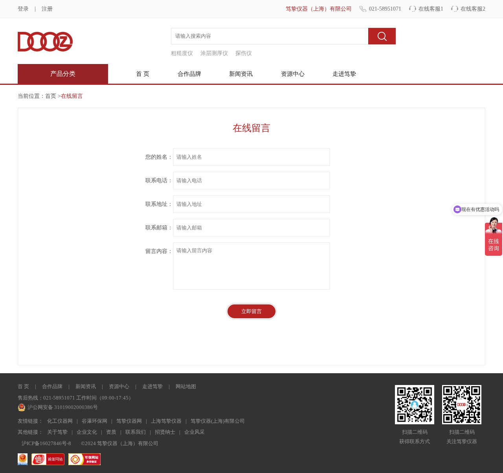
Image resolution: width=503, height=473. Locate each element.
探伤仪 (243, 53)
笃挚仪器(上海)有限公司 (218, 421)
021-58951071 (385, 9)
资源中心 (293, 74)
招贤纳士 (165, 432)
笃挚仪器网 (129, 421)
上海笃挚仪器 (166, 421)
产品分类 (62, 73)
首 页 (142, 74)
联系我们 (135, 432)
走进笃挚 (344, 74)
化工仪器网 (60, 421)
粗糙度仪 (182, 53)
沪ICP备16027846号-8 (46, 443)
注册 (47, 9)
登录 (23, 9)
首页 (50, 96)
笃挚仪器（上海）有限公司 (319, 9)
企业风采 (194, 432)
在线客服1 (431, 9)
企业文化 (87, 432)
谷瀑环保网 (94, 421)
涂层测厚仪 (214, 53)
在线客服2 (473, 9)
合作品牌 (189, 74)
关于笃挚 (57, 432)
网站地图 (186, 386)
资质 (111, 432)
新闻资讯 (241, 74)
